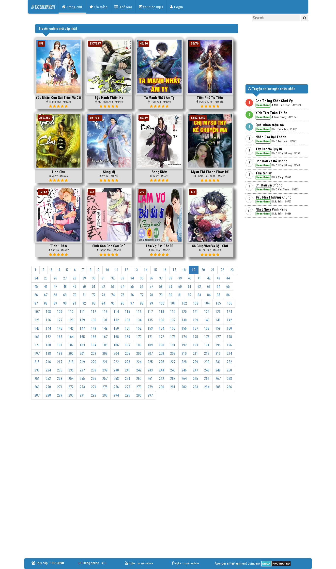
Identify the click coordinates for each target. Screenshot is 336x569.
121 (195, 312)
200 (71, 353)
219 (82, 362)
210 (184, 353)
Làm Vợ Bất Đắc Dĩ (159, 246)
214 (229, 353)
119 (172, 312)
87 (36, 303)
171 (150, 337)
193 (195, 345)
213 (218, 353)
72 (93, 295)
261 (150, 379)
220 (93, 362)
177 (218, 337)
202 (93, 353)
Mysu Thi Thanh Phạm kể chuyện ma (210, 174)
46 (45, 287)
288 (48, 395)
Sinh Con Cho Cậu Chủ (108, 246)
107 (37, 312)
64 (218, 287)
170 (138, 337)
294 (116, 395)
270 (48, 387)
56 (141, 287)
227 (172, 362)
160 (229, 328)
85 (218, 295)
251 (37, 379)
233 (37, 370)
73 (103, 295)
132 (116, 320)
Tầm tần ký (264, 173)
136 (161, 320)
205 (127, 353)
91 (74, 303)
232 (229, 362)
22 (222, 270)
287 (37, 395)
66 (36, 295)
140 (206, 320)
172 (161, 337)
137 (172, 320)
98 (141, 303)
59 (170, 287)
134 (138, 320)
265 (195, 379)
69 (65, 295)
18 (184, 270)
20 (203, 270)
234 (48, 370)
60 (180, 287)
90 (65, 303)
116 (138, 312)
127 (59, 320)
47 (55, 287)
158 (206, 328)
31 (103, 278)
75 (122, 295)
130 (93, 320)
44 (228, 278)
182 (71, 345)
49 (74, 287)
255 (82, 379)
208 (161, 353)
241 (127, 370)
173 (172, 337)
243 (150, 370)
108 (48, 312)
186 (116, 345)
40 (189, 278)
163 (59, 337)
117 (150, 312)
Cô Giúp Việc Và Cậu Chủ (210, 246)
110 (71, 312)
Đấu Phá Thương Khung (273, 197)
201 (82, 353)
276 (116, 387)
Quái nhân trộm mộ (270, 125)
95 (113, 303)
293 (104, 395)
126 (48, 320)
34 (132, 278)
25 (45, 278)
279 (150, 387)
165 (82, 337)
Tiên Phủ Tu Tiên (210, 98)
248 (206, 370)
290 (71, 395)
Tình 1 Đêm (58, 246)
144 (48, 328)
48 (65, 287)
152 (138, 328)
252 (48, 379)
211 (195, 353)
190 (161, 345)
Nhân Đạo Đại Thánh (271, 137)
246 (184, 370)
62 (199, 287)
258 (116, 379)
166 (93, 337)
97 (132, 303)
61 (189, 287)
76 (132, 295)
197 (37, 353)
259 (127, 379)
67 (45, 295)
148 (93, 328)
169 (127, 337)
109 (59, 312)
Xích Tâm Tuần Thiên (271, 113)
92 (84, 303)
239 (104, 370)
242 (138, 370)
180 (48, 345)
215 (37, 362)
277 (127, 387)
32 (113, 278)
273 (82, 387)
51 (93, 287)
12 (126, 270)
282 (184, 387)
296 (138, 395)
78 (151, 295)
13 (136, 270)
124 (229, 312)
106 (229, 303)
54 (122, 287)
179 (37, 345)
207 (150, 353)
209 (172, 353)
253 (59, 379)
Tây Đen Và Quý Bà (269, 149)
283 (195, 387)
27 (65, 278)
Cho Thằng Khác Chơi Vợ (274, 101)
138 (184, 320)
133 (127, 320)
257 (104, 379)
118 (161, 312)
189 (150, 345)
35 (141, 278)
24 (36, 278)
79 (161, 295)
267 (218, 379)
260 (138, 379)
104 (207, 303)
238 (93, 370)
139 (195, 320)
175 (195, 337)
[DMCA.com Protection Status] (275, 563)
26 (55, 278)
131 (104, 320)
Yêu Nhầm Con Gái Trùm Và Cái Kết (58, 99)
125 (37, 320)
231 (218, 362)
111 (82, 312)
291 (82, 395)
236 (71, 370)
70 (74, 295)
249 (218, 370)
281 (172, 387)
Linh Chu (58, 172)
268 (229, 379)
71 (84, 295)
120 (184, 312)
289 (59, 395)
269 (37, 387)
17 (174, 270)
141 (218, 320)
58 (161, 287)
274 (93, 387)
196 (229, 345)
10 (107, 270)
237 (82, 370)
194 (206, 345)
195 (218, 345)
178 (229, 337)
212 (206, 353)
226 (161, 362)
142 (229, 320)
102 (184, 303)
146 (71, 328)
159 (218, 328)
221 (104, 362)
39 (180, 278)
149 (104, 328)
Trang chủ (74, 7)
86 (228, 295)
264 (184, 379)
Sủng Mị (109, 172)
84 (209, 295)
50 (84, 287)
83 (199, 295)
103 (195, 303)
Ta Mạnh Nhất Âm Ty (159, 98)
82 (189, 295)
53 (113, 287)
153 (150, 328)
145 (59, 328)
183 (82, 345)
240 (116, 370)
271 (59, 387)
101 (173, 303)
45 (36, 287)
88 (45, 303)
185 (104, 345)
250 (229, 370)
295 (127, 395)
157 (195, 328)
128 (71, 320)
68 (55, 295)
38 (170, 278)
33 (122, 278)
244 (161, 370)
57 (151, 287)
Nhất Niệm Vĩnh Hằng (271, 209)
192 (184, 345)
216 (48, 362)
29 (84, 278)
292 (93, 395)
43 (218, 278)
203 (104, 353)
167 (104, 337)
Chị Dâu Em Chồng (269, 185)
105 (218, 303)
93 (93, 303)
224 (138, 362)
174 (184, 337)
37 (161, 278)
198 (48, 353)
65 (228, 287)
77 (141, 295)
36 (151, 278)
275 (104, 387)
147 (82, 328)
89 (55, 303)
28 (74, 278)
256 (93, 379)
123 (218, 312)
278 (138, 387)
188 (138, 345)
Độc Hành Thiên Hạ (108, 98)
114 (116, 312)
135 (150, 320)
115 (127, 312)
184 (93, 345)
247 (195, 370)
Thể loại (125, 7)
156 (184, 328)
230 (206, 362)
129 (82, 320)
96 (122, 303)
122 (206, 312)
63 (209, 287)
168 (116, 337)
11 (117, 270)
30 (93, 278)
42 (209, 278)
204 (116, 353)
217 (59, 362)
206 (138, 353)
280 (161, 387)
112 (93, 312)
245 (172, 370)
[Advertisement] (136, 440)
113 (104, 312)
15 (155, 270)
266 (206, 379)
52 (103, 287)
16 (165, 270)
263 (172, 379)
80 (170, 295)
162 (48, 337)
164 (71, 337)
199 (59, 353)
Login (178, 7)
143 (37, 328)
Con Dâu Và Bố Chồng (272, 161)
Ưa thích (100, 7)
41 (199, 278)
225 (150, 362)
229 (195, 362)
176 (206, 337)
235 (59, 370)
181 (59, 345)
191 (172, 345)
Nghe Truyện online (141, 563)
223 (127, 362)
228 (184, 362)
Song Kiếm (159, 172)
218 (71, 362)
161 (37, 337)
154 (161, 328)
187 (127, 345)
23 (232, 270)
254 (71, 379)
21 (212, 270)
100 (161, 303)
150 (116, 328)
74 (113, 295)
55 (132, 287)
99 (151, 303)
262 (161, 379)
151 (127, 328)
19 (193, 270)
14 (145, 270)
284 (206, 387)
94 (103, 303)
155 (172, 328)
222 (116, 362)
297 (150, 395)
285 (218, 387)
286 (229, 387)
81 (180, 295)
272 (71, 387)
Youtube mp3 (152, 7)
